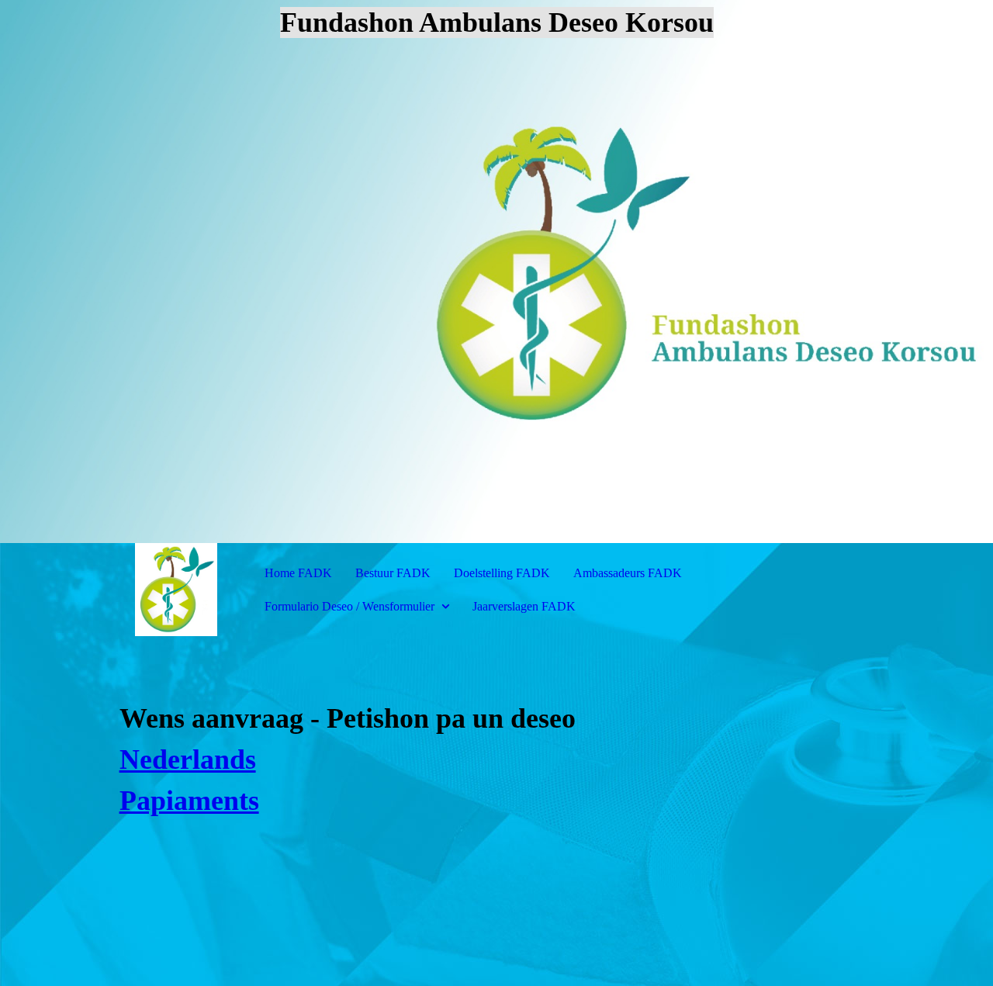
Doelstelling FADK (502, 572)
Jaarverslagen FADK (524, 606)
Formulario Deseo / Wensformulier (351, 606)
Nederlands (187, 759)
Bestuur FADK (393, 572)
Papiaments (189, 800)
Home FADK (298, 572)
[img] (496, 271)
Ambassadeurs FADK (627, 572)
